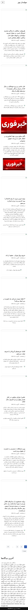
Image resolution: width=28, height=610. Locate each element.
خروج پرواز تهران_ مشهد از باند (15, 255)
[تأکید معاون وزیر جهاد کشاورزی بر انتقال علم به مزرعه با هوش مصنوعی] (14, 124)
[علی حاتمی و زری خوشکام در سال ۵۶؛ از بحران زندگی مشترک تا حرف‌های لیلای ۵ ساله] (14, 74)
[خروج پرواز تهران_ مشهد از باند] (14, 243)
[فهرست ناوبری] (2, 2)
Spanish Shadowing (9, 585)
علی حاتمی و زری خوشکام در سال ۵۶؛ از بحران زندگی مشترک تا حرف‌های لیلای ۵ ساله (14, 89)
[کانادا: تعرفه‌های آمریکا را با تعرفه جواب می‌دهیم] (14, 339)
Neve (19, 608)
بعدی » (24, 551)
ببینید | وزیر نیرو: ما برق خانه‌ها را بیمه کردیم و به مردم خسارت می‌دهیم (15, 201)
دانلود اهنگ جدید (20, 564)
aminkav (22, 40)
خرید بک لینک (4, 571)
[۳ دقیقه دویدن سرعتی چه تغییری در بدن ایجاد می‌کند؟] (14, 286)
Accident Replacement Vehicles (10, 603)
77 (8, 546)
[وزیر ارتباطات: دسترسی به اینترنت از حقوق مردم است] (14, 436)
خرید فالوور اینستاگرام (10, 564)
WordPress (10, 608)
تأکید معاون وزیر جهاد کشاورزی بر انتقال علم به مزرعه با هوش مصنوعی (14, 138)
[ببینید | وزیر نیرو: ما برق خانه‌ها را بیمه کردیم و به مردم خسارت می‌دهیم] (14, 186)
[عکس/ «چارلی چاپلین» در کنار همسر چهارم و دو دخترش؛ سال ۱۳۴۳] (14, 385)
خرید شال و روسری (21, 573)
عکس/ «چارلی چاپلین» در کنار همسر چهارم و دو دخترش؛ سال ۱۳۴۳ (15, 399)
